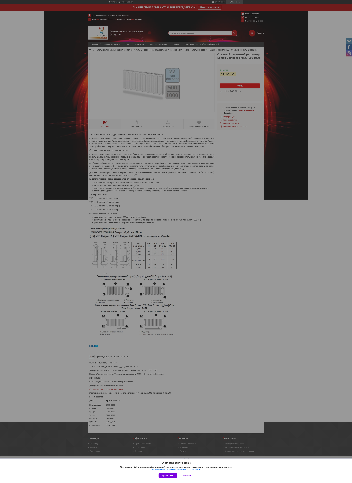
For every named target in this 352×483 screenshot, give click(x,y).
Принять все (167, 475)
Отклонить (188, 475)
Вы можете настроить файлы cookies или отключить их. (175, 469)
